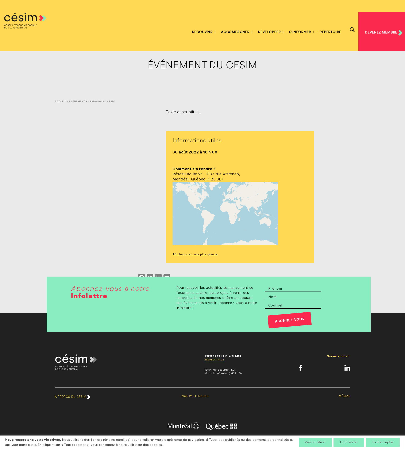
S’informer (300, 32)
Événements (78, 101)
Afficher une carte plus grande (195, 254)
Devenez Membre (381, 32)
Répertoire (330, 32)
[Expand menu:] (215, 32)
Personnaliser (315, 442)
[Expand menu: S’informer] (313, 32)
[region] (202, 442)
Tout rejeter (349, 442)
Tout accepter (383, 442)
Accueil (60, 101)
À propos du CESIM (71, 396)
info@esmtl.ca (214, 359)
